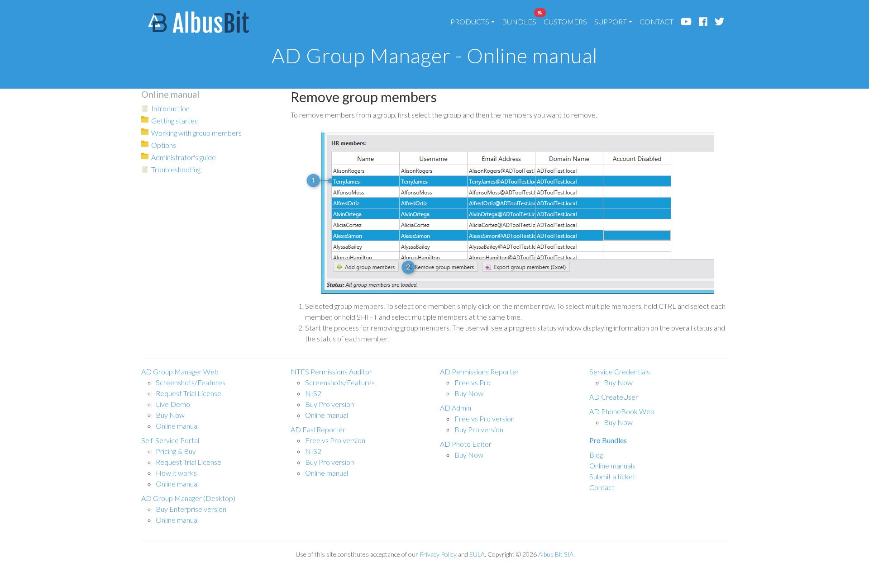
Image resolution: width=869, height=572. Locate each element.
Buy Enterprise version (191, 509)
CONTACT (656, 21)
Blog (596, 454)
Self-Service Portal (170, 440)
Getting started (175, 120)
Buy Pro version (329, 404)
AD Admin (455, 407)
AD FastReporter (318, 429)
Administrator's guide (183, 157)
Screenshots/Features (190, 382)
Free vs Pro (472, 382)
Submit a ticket (612, 476)
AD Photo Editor (466, 444)
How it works (176, 472)
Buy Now (170, 415)
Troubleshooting (176, 169)
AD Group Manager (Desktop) (188, 498)
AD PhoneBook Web (621, 411)
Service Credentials (619, 371)
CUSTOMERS (565, 21)
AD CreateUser (613, 396)
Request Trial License (188, 393)
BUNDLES (521, 19)
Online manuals (612, 465)
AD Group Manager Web (180, 371)
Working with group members (196, 132)
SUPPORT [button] (610, 21)
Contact (602, 487)
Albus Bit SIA (555, 554)
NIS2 (313, 393)
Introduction (170, 108)
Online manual (177, 425)
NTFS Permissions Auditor (331, 371)
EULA (477, 554)
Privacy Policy (438, 554)
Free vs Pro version (335, 440)
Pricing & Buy (176, 451)
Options (163, 145)
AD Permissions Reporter (479, 371)
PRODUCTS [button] (469, 21)
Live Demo (173, 404)
